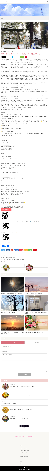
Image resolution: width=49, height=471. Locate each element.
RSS (27, 467)
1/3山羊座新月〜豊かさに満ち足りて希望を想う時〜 (35, 332)
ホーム (21, 442)
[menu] (47, 2)
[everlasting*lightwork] (22, 2)
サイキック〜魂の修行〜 (24, 458)
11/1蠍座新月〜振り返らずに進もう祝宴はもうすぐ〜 (12, 293)
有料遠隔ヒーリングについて (24, 453)
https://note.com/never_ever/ (6, 135)
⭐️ (13, 198)
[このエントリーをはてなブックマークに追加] (12, 57)
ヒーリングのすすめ (23, 448)
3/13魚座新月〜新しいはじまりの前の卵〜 (9, 312)
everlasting (7, 255)
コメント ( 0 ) (13, 342)
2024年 (4, 259)
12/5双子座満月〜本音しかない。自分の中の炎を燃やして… (22, 409)
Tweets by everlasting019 (6, 168)
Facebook (24, 467)
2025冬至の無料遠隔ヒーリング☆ (9, 403)
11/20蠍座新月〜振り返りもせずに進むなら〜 (19, 418)
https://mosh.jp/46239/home (6, 149)
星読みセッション (23, 445)
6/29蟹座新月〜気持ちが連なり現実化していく (34, 293)
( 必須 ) (4, 351)
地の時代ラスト (17, 259)
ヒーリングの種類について (24, 450)
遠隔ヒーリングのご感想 (24, 456)
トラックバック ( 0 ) (36, 342)
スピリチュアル (10, 51)
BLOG (21, 461)
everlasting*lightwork (26, 469)
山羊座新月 (22, 259)
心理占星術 (10, 257)
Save (35, 250)
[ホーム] (1, 16)
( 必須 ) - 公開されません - (8, 354)
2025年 (6, 259)
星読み (14, 257)
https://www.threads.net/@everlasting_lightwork (10, 158)
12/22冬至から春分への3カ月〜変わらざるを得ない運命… (22, 394)
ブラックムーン (11, 259)
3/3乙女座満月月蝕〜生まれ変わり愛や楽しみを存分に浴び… (22, 386)
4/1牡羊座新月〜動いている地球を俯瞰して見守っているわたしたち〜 (12, 333)
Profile (21, 463)
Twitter (22, 467)
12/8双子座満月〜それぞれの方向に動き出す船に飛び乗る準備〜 (36, 313)
